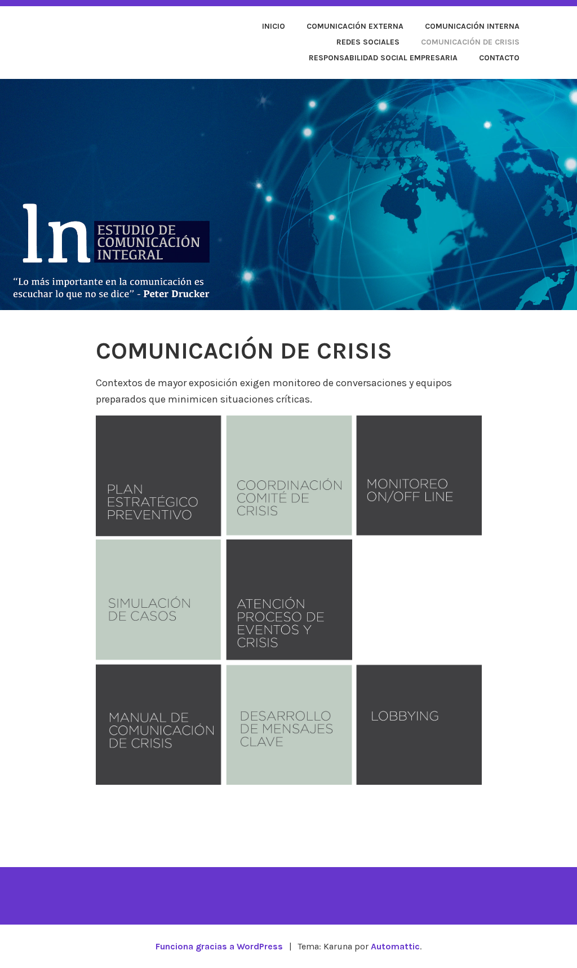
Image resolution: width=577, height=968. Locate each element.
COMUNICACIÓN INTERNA (472, 26)
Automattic (395, 946)
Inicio (273, 26)
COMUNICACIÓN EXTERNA (355, 26)
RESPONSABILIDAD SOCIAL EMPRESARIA (383, 58)
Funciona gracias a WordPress (219, 946)
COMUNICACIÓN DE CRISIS (470, 42)
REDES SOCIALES (368, 42)
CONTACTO (499, 58)
